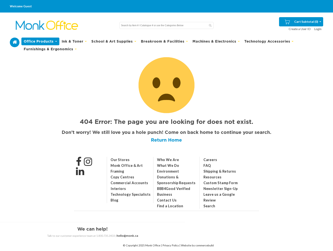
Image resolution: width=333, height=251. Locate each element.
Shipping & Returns (220, 171)
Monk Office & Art (127, 165)
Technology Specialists (131, 194)
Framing (117, 171)
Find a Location (170, 206)
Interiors (118, 188)
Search (209, 206)
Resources (213, 177)
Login (317, 29)
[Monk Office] (46, 25)
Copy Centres (122, 177)
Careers (210, 160)
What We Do (168, 165)
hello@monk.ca (127, 235)
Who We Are (168, 160)
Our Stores (120, 160)
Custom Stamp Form (221, 183)
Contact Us (167, 200)
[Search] (210, 25)
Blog (115, 200)
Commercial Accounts (129, 183)
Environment (168, 171)
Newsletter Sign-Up (221, 188)
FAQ (207, 165)
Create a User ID (300, 29)
